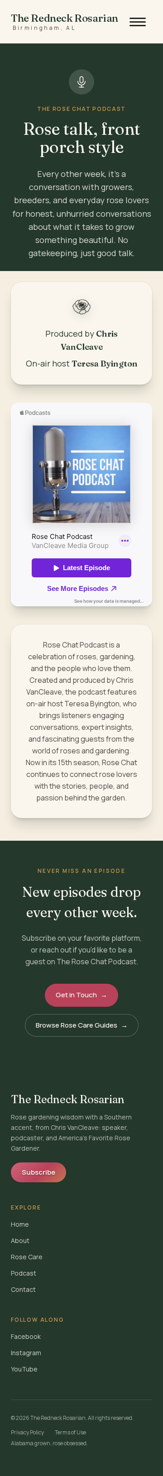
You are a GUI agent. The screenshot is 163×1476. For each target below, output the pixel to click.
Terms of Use (70, 1432)
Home (20, 1224)
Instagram (26, 1352)
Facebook (26, 1336)
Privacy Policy (27, 1432)
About (20, 1240)
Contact (23, 1289)
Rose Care (27, 1256)
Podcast (23, 1273)
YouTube (24, 1369)
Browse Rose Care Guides (82, 1025)
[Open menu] (137, 21)
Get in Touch (81, 995)
